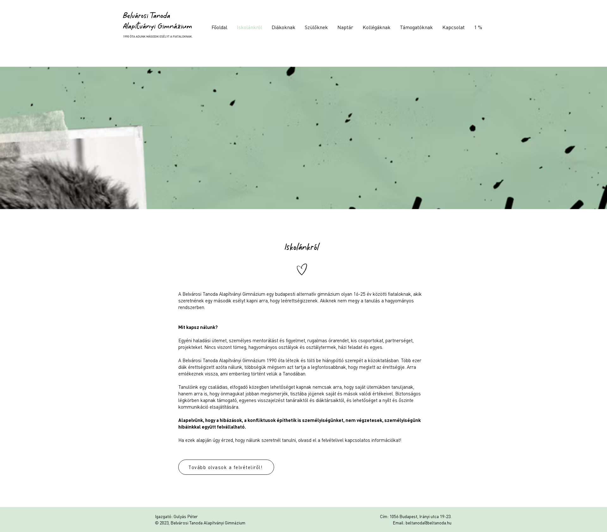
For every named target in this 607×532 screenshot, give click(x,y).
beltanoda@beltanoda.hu (428, 522)
